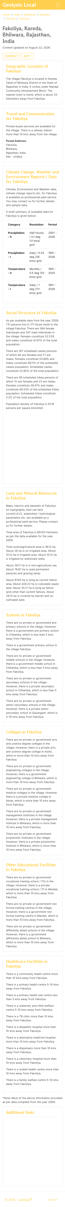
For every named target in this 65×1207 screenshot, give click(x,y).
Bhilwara (44, 14)
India (17, 14)
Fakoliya (24, 18)
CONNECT (11, 56)
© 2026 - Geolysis (18, 1200)
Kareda (10, 18)
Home (6, 14)
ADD (27, 56)
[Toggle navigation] (57, 4)
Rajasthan (30, 14)
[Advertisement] (32, 446)
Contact (52, 1199)
